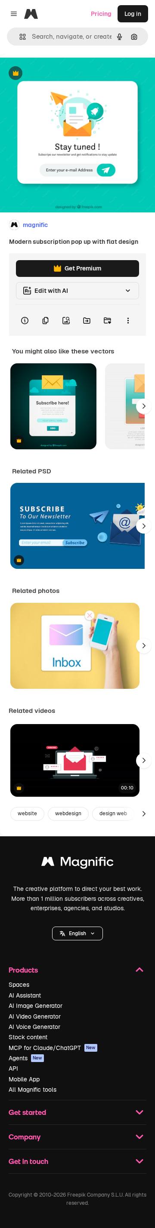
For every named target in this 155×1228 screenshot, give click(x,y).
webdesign (68, 813)
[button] (77, 933)
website (27, 813)
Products (23, 969)
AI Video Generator (35, 1016)
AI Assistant (25, 995)
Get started (27, 1112)
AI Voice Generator (34, 1027)
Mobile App (24, 1079)
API (13, 1068)
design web (113, 813)
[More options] (127, 320)
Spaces (19, 985)
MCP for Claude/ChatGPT (52, 1048)
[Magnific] (77, 863)
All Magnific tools (32, 1089)
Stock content (28, 1037)
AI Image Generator (35, 1006)
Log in (132, 14)
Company (24, 1136)
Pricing (101, 14)
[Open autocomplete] (19, 37)
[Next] (144, 406)
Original (55, 74)
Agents (25, 1058)
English (77, 933)
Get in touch (28, 1161)
